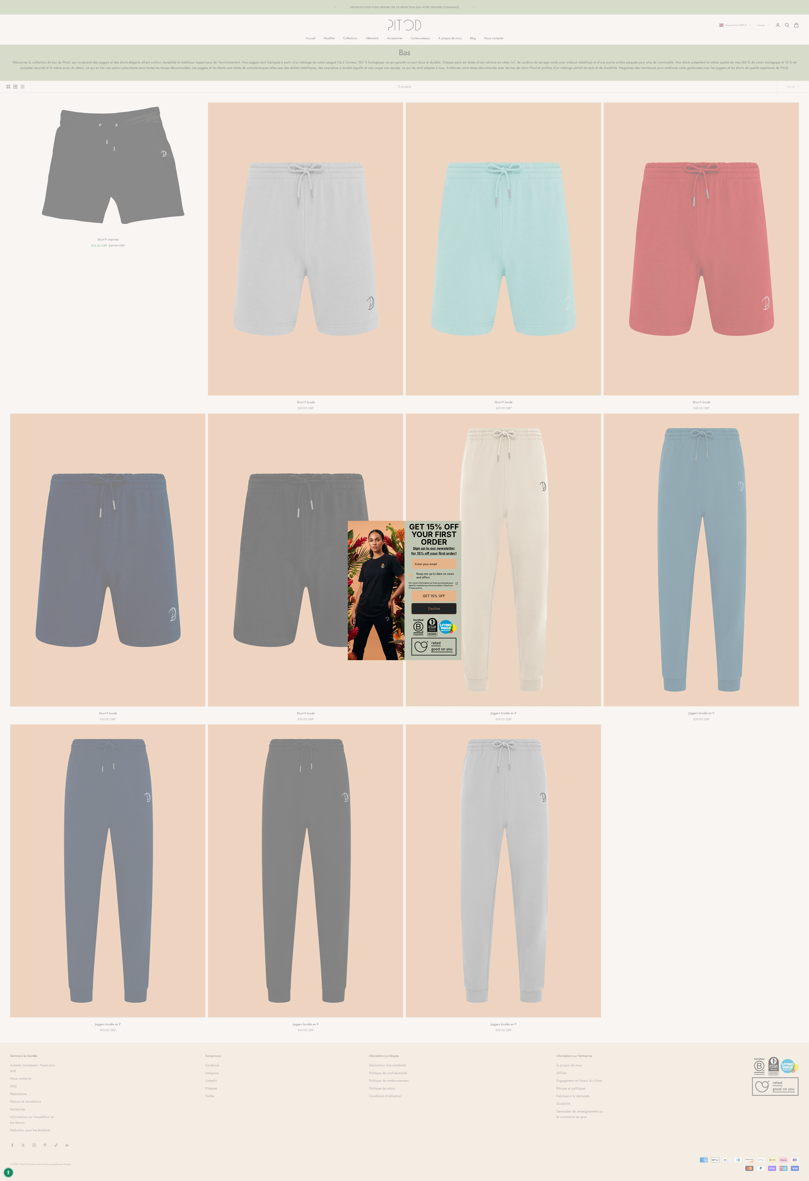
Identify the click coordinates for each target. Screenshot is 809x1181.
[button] (8, 1173)
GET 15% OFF (434, 596)
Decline (434, 608)
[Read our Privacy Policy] (456, 583)
